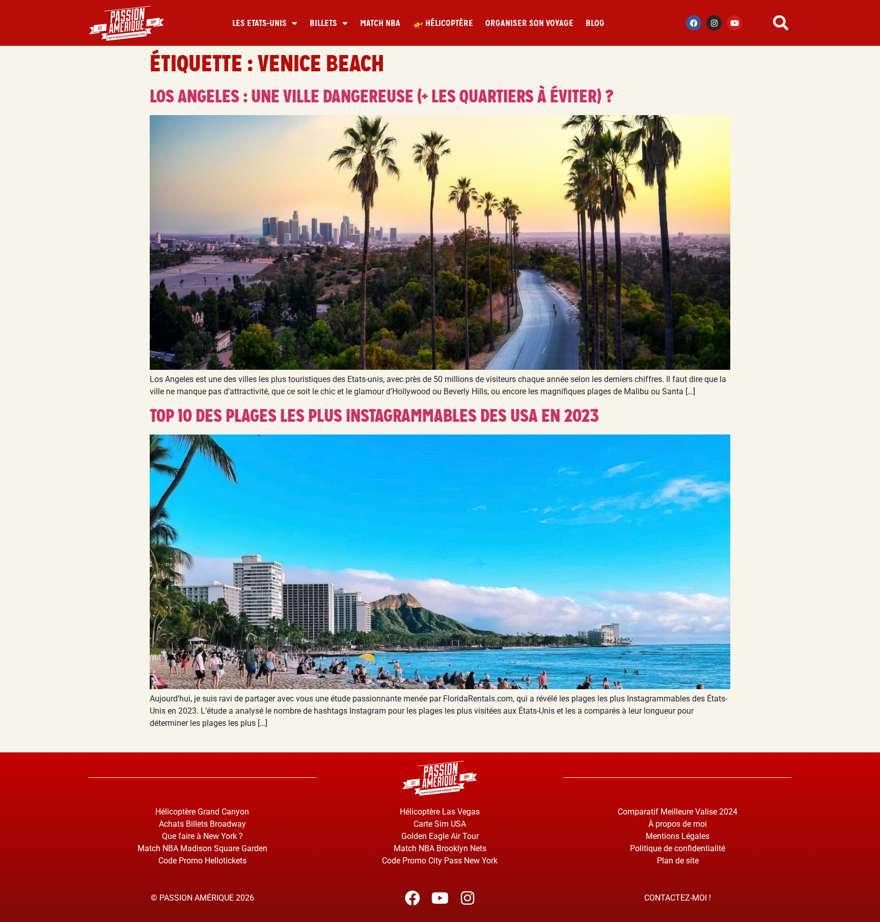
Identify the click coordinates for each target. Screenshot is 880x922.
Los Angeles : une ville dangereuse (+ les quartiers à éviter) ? (381, 96)
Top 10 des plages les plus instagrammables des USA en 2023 (374, 415)
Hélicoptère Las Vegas (440, 812)
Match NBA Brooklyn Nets (440, 848)
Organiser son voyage (529, 23)
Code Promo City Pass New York (440, 860)
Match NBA (380, 23)
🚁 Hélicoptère (443, 23)
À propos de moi (677, 824)
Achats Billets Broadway (202, 824)
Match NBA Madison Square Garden (202, 848)
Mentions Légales (677, 836)
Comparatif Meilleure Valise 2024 (677, 812)
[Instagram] (714, 23)
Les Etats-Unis (259, 23)
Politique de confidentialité (677, 848)
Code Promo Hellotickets (202, 860)
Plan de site (678, 860)
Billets (323, 23)
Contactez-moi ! (677, 898)
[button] (780, 23)
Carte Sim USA (440, 824)
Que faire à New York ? (202, 836)
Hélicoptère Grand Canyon (202, 812)
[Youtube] (734, 23)
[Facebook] (693, 23)
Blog (595, 23)
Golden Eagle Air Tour (440, 836)
